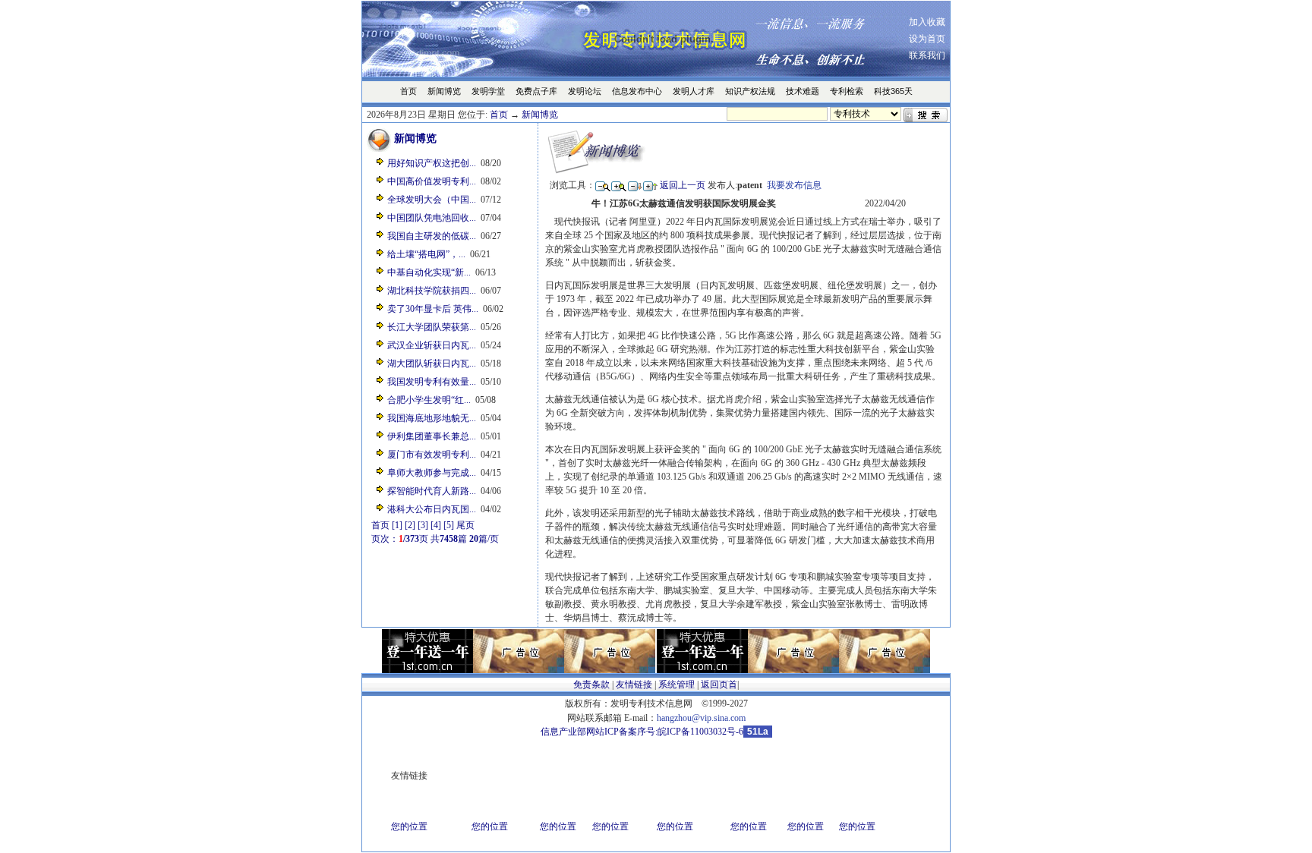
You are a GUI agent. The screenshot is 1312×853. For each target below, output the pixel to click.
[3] (423, 525)
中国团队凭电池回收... (431, 217)
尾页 (465, 525)
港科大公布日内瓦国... (431, 509)
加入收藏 (927, 22)
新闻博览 (540, 114)
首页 (499, 114)
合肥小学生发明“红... (429, 400)
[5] (448, 525)
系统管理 (676, 684)
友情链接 (634, 684)
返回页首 (719, 684)
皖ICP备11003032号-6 (700, 731)
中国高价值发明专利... (431, 181)
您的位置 (409, 826)
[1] (397, 525)
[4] (435, 525)
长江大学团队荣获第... (431, 327)
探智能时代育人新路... (431, 491)
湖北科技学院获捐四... (431, 290)
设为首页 (927, 38)
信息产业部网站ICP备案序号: (599, 731)
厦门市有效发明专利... (431, 454)
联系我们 (927, 55)
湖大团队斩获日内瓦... (431, 363)
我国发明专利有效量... (431, 381)
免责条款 (591, 684)
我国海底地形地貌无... (431, 418)
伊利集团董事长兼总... (431, 436)
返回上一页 (682, 185)
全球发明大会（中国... (431, 199)
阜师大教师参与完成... (431, 472)
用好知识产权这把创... (431, 163)
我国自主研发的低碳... (431, 236)
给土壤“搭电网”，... (426, 254)
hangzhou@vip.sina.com (701, 718)
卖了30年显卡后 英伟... (432, 309)
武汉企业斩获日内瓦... (431, 345)
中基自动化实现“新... (429, 272)
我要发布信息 (794, 185)
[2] (410, 525)
